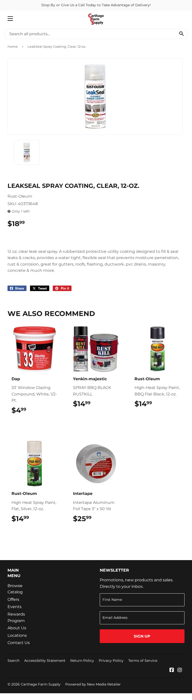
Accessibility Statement (45, 661)
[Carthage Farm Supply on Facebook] (172, 670)
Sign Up (142, 636)
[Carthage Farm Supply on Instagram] (180, 670)
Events (15, 606)
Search (14, 661)
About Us (17, 628)
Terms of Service (142, 661)
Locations (17, 635)
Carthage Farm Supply (40, 684)
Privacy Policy (111, 661)
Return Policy (82, 661)
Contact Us (19, 642)
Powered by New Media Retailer (93, 684)
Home (13, 46)
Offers (13, 599)
